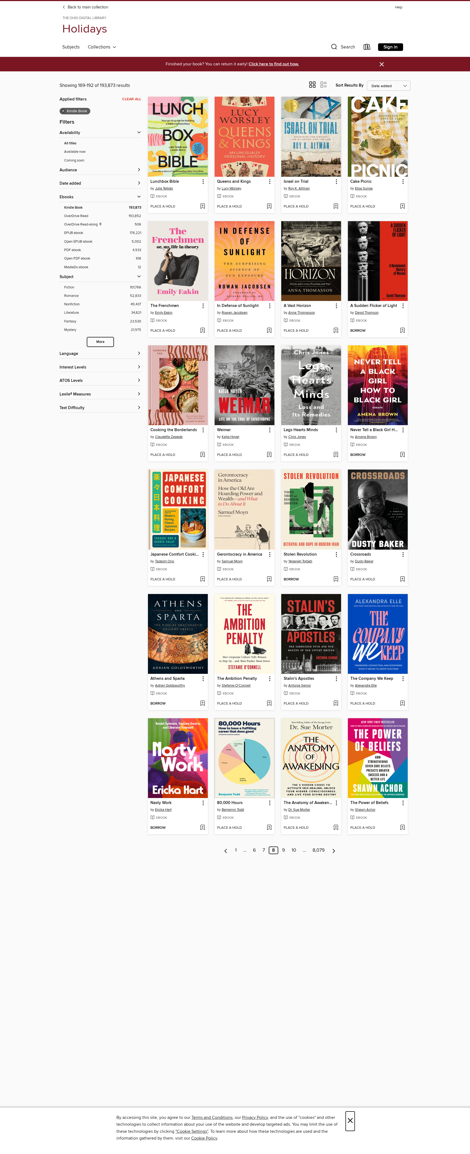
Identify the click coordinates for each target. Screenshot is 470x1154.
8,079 (319, 850)
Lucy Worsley (231, 188)
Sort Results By (350, 85)
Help (398, 7)
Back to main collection (87, 7)
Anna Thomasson (301, 312)
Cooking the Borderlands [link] (173, 430)
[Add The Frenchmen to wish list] (202, 330)
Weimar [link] (224, 430)
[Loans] (367, 48)
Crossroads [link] (360, 554)
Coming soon (74, 160)
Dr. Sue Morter (299, 810)
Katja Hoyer (230, 437)
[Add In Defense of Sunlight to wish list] (269, 330)
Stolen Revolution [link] (300, 554)
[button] (342, 48)
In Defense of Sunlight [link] (238, 305)
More (100, 342)
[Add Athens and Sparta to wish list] (202, 703)
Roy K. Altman (299, 188)
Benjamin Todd (233, 810)
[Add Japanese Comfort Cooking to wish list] (202, 579)
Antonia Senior (299, 685)
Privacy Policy (255, 1117)
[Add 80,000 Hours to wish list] (269, 828)
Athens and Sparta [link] (167, 678)
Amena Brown (366, 437)
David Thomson (367, 312)
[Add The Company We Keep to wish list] (402, 703)
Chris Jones (297, 437)
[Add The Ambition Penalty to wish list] (269, 703)
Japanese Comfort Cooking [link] (175, 554)
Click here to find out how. (274, 64)
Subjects (71, 47)
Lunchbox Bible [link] (164, 181)
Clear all (131, 99)
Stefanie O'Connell (236, 685)
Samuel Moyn (232, 561)
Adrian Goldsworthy (170, 685)
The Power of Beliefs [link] (369, 802)
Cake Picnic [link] (361, 181)
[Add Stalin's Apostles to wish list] (335, 703)
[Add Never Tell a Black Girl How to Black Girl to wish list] (402, 455)
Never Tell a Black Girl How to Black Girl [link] (375, 430)
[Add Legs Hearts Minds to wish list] (335, 455)
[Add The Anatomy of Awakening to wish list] (335, 828)
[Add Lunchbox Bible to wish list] (202, 206)
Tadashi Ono (164, 561)
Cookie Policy (204, 1138)
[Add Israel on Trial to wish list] (335, 206)
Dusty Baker (364, 561)
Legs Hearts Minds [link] (301, 430)
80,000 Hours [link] (230, 802)
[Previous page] (226, 850)
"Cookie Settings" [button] (191, 1131)
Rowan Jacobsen (235, 312)
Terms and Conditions (212, 1117)
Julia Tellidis (164, 188)
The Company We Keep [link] (371, 678)
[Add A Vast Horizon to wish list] (335, 330)
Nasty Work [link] (161, 802)
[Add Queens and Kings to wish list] (269, 206)
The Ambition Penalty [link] (237, 678)
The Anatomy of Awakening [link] (308, 802)
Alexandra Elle (366, 685)
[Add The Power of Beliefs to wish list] (402, 828)
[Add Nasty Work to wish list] (202, 828)
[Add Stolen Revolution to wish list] (335, 579)
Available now (75, 152)
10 (294, 850)
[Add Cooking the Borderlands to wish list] (202, 455)
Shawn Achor (365, 810)
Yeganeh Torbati (300, 561)
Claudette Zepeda (169, 437)
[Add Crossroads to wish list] (402, 579)
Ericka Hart (163, 810)
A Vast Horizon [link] (297, 305)
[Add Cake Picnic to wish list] (402, 206)
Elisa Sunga (364, 188)
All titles (70, 143)
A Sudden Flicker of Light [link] (373, 305)
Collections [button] (100, 47)
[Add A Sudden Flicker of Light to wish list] (402, 330)
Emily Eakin (163, 312)
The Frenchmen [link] (164, 305)
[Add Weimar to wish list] (269, 455)
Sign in (391, 47)
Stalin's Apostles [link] (299, 678)
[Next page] (334, 850)
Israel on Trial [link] (296, 181)
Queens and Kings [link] (234, 181)
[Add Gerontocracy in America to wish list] (269, 579)
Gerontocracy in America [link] (239, 554)
